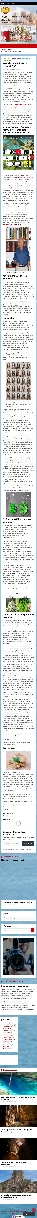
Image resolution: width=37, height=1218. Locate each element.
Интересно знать (15, 58)
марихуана (30, 849)
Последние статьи (10, 1070)
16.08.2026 (4, 1134)
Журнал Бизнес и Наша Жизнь (19, 1212)
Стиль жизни (7, 1045)
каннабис (19, 849)
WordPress (15, 1213)
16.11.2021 (6, 69)
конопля (24, 849)
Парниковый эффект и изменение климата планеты (17, 858)
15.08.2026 (4, 1166)
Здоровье (6, 58)
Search (32, 930)
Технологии (6, 1046)
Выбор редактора (8, 1025)
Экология (6, 1048)
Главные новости (8, 1026)
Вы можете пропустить (12, 982)
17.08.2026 (4, 1101)
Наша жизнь (26, 58)
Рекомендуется (7, 1041)
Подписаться (28, 843)
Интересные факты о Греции (10, 856)
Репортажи (6, 1043)
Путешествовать (8, 1039)
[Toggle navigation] (3, 46)
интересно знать (11, 849)
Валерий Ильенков (14, 69)
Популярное (7, 60)
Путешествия (7, 1037)
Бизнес (5, 1023)
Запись (5, 816)
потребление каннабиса (23, 105)
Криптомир (6, 1032)
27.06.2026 (4, 1199)
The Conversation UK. (10, 736)
